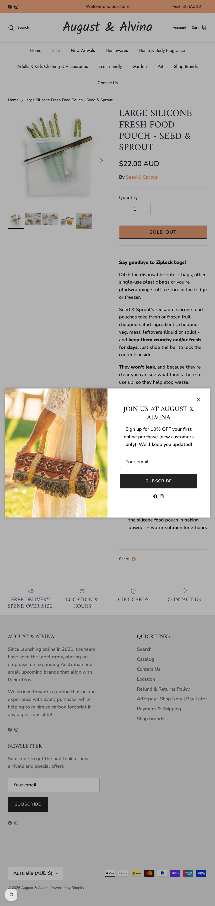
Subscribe (159, 481)
